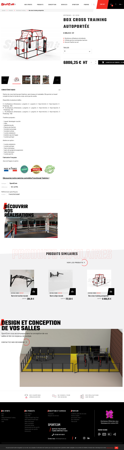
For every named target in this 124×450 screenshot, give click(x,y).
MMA (2, 415)
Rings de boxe (28, 414)
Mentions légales (75, 415)
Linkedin (88, 438)
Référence (4, 187)
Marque (3, 183)
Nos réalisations (75, 419)
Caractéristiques (8, 90)
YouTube (79, 438)
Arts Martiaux (4, 419)
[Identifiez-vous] (115, 4)
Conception (51, 414)
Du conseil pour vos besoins (64, 396)
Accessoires (28, 431)
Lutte (2, 421)
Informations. (110, 448)
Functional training (29, 425)
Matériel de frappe (29, 421)
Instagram (84, 438)
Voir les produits (76, 262)
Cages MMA (27, 415)
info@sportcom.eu (61, 438)
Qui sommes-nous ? (76, 417)
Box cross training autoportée (98, 296)
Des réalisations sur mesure (92, 396)
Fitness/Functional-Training (8, 417)
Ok (116, 448)
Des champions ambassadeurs (35, 396)
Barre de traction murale (19, 296)
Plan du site (74, 421)
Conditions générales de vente (78, 414)
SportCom (13, 183)
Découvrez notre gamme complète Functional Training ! (26, 178)
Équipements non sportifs (31, 429)
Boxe (2, 414)
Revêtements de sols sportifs (32, 427)
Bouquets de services (53, 415)
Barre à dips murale (56, 296)
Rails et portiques (29, 423)
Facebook (75, 438)
